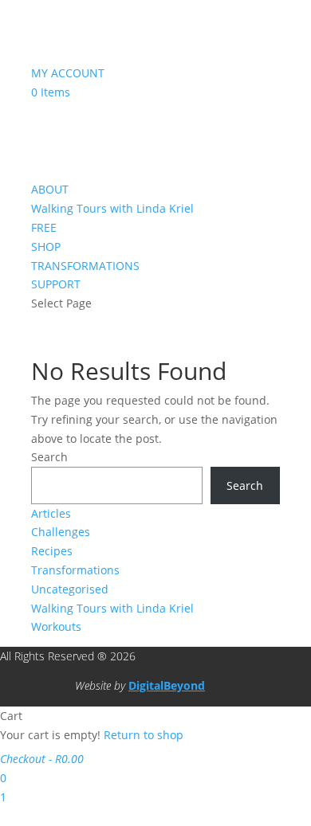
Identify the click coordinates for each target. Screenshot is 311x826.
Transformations (75, 569)
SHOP (46, 246)
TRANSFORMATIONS (85, 265)
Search (49, 456)
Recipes (52, 550)
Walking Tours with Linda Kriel (112, 208)
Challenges (60, 531)
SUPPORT (56, 284)
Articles (51, 513)
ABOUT (50, 189)
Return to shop (143, 734)
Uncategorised (69, 589)
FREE (44, 227)
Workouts (56, 626)
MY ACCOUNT (67, 72)
